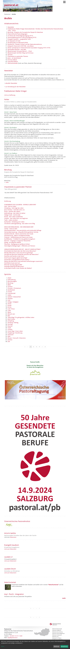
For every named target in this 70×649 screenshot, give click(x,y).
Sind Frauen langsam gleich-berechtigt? (15, 258)
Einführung (7, 201)
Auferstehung (12, 279)
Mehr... (3, 646)
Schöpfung (11, 321)
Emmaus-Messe (12, 60)
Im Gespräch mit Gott (14, 41)
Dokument (13, 537)
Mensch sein (11, 314)
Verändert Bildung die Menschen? (14, 266)
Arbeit (9, 278)
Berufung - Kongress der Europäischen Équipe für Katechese (25, 32)
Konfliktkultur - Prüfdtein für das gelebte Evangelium (19, 239)
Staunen (10, 326)
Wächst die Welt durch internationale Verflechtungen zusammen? (23, 261)
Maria (9, 312)
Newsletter (11, 27)
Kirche (9, 307)
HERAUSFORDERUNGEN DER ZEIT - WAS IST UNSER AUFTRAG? (22, 249)
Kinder (10, 305)
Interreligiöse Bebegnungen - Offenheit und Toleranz (19, 246)
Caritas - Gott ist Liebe (10, 228)
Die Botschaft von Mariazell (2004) (18, 42)
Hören (9, 303)
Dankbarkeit (11, 290)
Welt (9, 336)
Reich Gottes (11, 319)
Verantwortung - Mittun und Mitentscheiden (17, 235)
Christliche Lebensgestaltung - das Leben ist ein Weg (19, 223)
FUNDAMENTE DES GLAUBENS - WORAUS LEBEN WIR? (20, 204)
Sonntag (10, 324)
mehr (7, 182)
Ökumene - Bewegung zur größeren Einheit (17, 244)
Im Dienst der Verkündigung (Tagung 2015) (20, 36)
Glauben (10, 298)
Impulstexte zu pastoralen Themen (18, 56)
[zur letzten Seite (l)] (45, 346)
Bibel (9, 285)
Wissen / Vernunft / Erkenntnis (17, 338)
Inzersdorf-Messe (13, 61)
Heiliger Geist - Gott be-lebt (12, 215)
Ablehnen (56, 646)
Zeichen (10, 340)
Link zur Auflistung (9, 95)
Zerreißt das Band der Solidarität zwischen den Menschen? (21, 254)
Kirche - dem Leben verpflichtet (13, 216)
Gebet (9, 295)
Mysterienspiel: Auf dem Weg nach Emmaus (20, 53)
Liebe (9, 310)
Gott (9, 300)
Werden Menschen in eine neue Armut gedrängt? (18, 253)
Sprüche (10, 54)
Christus (10, 286)
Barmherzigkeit (12, 281)
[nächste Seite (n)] (42, 346)
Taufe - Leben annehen (11, 220)
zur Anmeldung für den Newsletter (15, 86)
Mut (9, 316)
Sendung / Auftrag (13, 322)
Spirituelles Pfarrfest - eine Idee (17, 49)
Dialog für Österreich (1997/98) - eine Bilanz (21, 46)
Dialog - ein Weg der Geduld (12, 242)
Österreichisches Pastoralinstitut (17, 521)
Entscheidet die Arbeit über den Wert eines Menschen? (20, 251)
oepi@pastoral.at (12, 637)
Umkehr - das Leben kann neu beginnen (16, 218)
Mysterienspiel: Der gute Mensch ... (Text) (20, 51)
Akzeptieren (64, 646)
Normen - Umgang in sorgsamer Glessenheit (17, 241)
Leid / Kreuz (11, 309)
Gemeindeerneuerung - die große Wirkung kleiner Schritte (21, 232)
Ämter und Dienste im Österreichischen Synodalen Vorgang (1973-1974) (29, 48)
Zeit (9, 341)
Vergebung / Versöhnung (15, 333)
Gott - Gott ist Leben (10, 206)
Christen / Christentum (14, 288)
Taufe (9, 328)
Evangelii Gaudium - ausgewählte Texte (19, 39)
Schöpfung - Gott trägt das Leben (14, 208)
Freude (10, 291)
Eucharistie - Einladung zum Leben (14, 222)
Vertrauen (10, 334)
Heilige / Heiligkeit (13, 302)
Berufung (10, 283)
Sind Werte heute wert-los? (12, 263)
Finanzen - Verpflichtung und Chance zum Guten (18, 237)
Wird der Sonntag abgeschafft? (13, 265)
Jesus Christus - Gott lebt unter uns (14, 210)
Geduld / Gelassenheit (14, 297)
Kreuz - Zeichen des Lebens (12, 211)
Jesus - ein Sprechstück (14, 58)
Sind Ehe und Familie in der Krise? (14, 256)
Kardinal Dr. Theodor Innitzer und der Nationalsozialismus (25, 44)
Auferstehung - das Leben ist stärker (14, 213)
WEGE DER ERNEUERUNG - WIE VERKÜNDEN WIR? (18, 227)
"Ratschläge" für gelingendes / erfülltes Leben (21, 317)
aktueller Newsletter (11, 83)
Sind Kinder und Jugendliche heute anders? (16, 259)
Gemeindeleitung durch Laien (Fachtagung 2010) (22, 37)
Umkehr (10, 329)
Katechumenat (10, 582)
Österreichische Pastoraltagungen (17, 34)
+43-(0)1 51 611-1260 (15, 636)
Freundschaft (11, 293)
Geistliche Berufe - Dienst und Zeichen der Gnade (18, 234)
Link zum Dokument (10, 549)
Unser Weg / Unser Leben (15, 331)
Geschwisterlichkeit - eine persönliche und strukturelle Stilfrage (22, 230)
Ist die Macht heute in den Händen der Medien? (18, 268)
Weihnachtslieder (13, 63)
